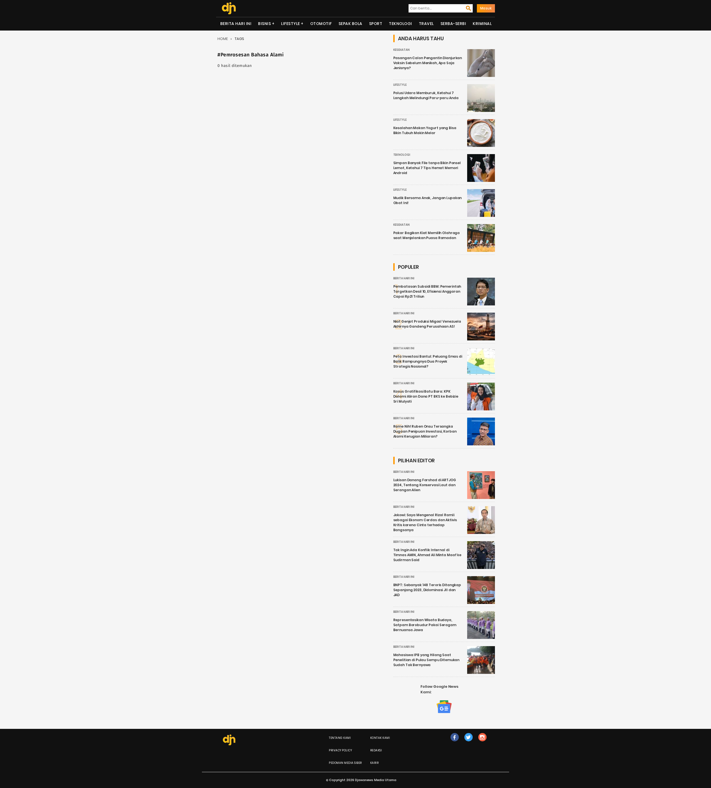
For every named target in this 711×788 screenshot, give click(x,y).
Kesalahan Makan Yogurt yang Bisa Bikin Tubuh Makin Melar (424, 130)
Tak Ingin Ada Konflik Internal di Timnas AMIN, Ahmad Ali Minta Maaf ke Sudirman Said (427, 555)
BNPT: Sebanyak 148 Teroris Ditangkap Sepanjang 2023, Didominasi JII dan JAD (427, 590)
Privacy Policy (340, 750)
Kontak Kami (380, 738)
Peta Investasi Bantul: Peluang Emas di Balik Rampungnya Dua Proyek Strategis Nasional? (427, 361)
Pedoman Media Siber (345, 763)
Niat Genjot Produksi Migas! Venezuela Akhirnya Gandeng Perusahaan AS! (427, 324)
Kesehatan (401, 50)
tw (468, 743)
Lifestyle (290, 23)
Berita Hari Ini (236, 23)
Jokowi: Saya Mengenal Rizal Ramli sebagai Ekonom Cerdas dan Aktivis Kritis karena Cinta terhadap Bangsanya (425, 522)
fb (454, 743)
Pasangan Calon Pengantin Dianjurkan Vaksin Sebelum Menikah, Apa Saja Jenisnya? (427, 63)
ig (482, 743)
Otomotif (321, 23)
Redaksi (376, 750)
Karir (374, 763)
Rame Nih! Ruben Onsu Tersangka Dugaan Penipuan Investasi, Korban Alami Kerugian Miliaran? (425, 431)
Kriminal (482, 23)
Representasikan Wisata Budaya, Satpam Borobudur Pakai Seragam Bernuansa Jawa (424, 625)
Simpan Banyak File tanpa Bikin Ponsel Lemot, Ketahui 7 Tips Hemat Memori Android (427, 167)
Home (222, 38)
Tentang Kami (340, 738)
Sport (375, 23)
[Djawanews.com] (228, 8)
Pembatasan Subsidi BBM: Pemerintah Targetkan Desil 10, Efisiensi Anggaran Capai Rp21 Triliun (427, 291)
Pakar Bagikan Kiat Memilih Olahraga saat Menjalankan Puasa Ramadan (426, 235)
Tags (239, 38)
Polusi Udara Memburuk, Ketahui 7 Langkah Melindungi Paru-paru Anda (426, 95)
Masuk (486, 8)
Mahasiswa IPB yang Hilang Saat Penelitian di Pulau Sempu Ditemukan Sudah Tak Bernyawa (426, 660)
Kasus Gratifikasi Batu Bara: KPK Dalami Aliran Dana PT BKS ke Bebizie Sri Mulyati (426, 396)
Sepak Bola (350, 23)
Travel (426, 23)
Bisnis (264, 23)
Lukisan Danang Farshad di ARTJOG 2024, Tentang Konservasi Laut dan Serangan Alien (424, 485)
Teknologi (400, 23)
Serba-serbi (453, 23)
